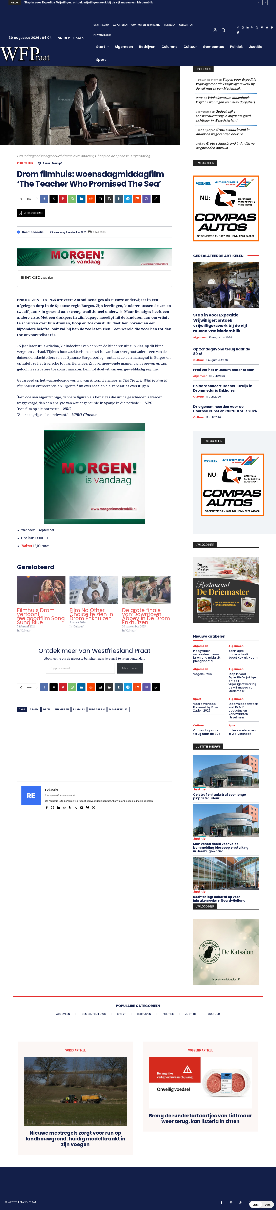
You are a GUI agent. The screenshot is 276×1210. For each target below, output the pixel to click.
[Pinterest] (63, 199)
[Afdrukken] (109, 199)
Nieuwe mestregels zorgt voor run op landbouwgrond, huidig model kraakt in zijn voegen (75, 1139)
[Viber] (146, 199)
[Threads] (237, 32)
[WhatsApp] (72, 199)
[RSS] (252, 27)
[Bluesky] (266, 27)
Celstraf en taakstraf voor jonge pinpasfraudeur (219, 796)
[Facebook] (237, 27)
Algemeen (200, 337)
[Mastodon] (271, 27)
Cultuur (25, 163)
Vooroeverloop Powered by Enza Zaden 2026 (205, 707)
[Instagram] (242, 27)
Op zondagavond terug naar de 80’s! (221, 351)
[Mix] (137, 199)
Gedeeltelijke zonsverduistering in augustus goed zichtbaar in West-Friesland (223, 116)
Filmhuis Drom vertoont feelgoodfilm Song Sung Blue (41, 616)
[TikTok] (240, 1203)
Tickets (27, 546)
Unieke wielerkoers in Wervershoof (242, 732)
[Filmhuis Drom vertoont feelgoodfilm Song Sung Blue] (41, 590)
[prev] (258, 2)
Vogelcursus (202, 674)
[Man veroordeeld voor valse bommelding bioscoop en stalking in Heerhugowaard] (226, 820)
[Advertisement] (94, 753)
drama (34, 709)
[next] (265, 2)
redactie (37, 232)
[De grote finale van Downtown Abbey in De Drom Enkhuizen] (146, 590)
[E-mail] (100, 199)
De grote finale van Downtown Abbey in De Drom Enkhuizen (146, 616)
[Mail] (64, 806)
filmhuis (79, 709)
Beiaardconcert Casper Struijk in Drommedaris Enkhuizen (222, 388)
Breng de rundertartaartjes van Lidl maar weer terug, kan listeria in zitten (200, 1119)
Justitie (199, 789)
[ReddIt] (91, 199)
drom (46, 709)
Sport (197, 699)
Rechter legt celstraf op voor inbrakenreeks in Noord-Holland (219, 899)
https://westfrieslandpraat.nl (60, 795)
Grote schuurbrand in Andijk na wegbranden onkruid (222, 131)
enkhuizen (62, 709)
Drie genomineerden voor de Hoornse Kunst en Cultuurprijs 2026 (225, 409)
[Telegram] (128, 199)
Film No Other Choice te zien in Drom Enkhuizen (91, 614)
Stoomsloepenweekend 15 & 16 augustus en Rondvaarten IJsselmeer (243, 710)
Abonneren (130, 668)
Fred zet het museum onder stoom (223, 369)
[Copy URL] (156, 199)
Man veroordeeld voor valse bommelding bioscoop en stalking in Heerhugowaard (221, 847)
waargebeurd (118, 709)
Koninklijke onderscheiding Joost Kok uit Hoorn (243, 654)
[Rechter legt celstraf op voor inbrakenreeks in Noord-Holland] (226, 873)
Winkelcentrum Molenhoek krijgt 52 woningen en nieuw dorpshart (225, 99)
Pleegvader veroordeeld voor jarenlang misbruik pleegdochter (206, 656)
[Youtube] (262, 27)
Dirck (199, 98)
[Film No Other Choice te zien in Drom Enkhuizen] (94, 590)
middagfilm (97, 709)
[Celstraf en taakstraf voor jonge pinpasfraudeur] (226, 771)
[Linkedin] (247, 27)
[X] (257, 27)
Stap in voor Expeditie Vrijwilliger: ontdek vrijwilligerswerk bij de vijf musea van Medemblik (88, 2)
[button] (223, 30)
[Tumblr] (119, 199)
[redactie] (19, 232)
